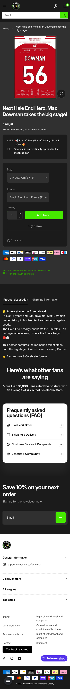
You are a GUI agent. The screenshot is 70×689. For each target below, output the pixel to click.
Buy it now (35, 226)
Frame (11, 189)
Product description (15, 299)
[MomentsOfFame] (7, 548)
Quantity (11, 208)
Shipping (20, 129)
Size (9, 169)
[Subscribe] (61, 517)
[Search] (64, 15)
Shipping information (45, 299)
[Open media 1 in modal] (35, 67)
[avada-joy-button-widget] (8, 681)
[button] (4, 6)
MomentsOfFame (30, 684)
